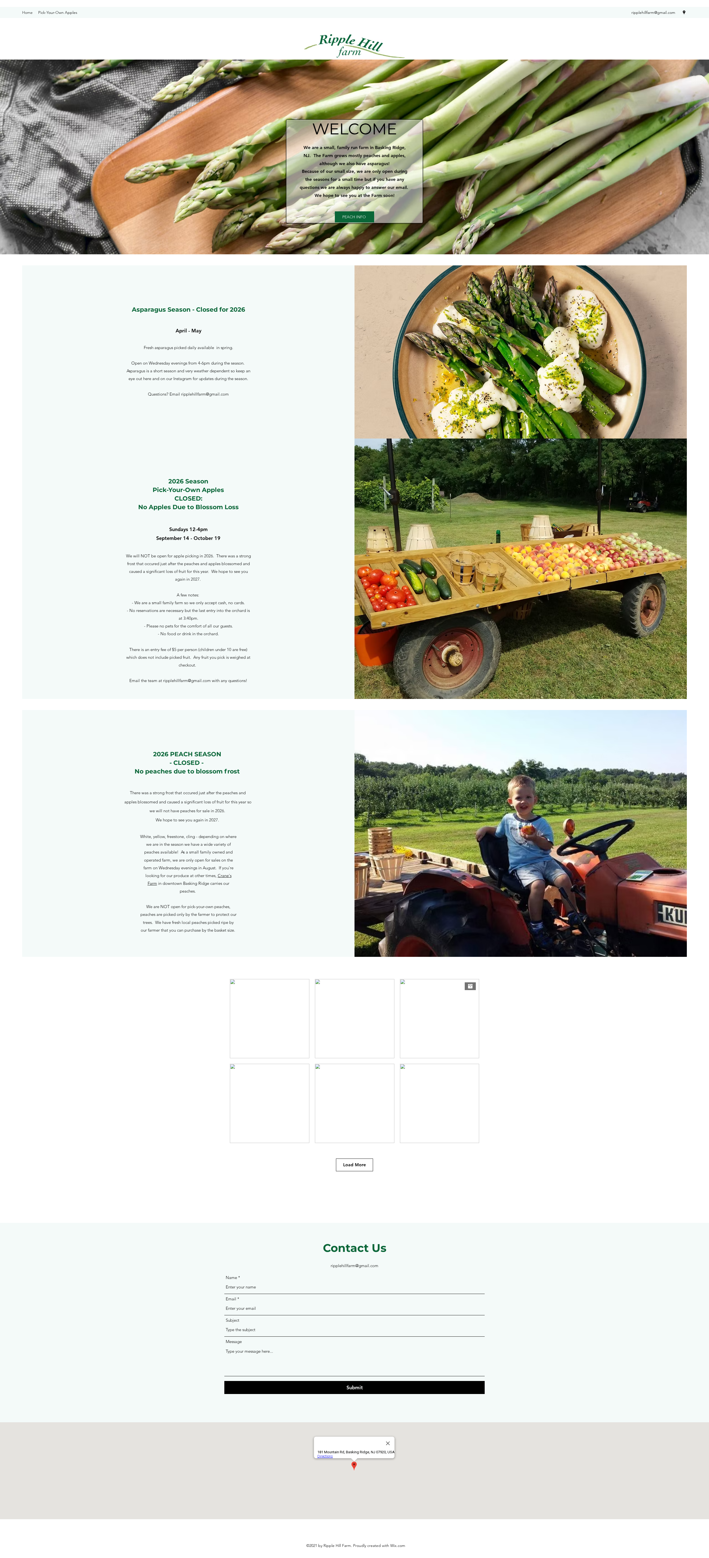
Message (234, 1341)
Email (231, 1299)
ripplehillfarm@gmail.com (653, 12)
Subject (232, 1320)
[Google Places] (684, 12)
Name (231, 1277)
